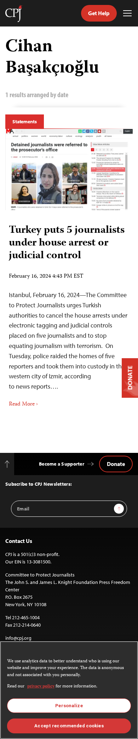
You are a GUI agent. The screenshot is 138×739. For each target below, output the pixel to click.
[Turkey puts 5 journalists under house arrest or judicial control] (69, 169)
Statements (24, 121)
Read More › (23, 404)
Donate (116, 463)
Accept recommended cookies (68, 725)
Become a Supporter (61, 464)
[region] (69, 690)
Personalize (68, 705)
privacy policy (40, 686)
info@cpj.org (18, 638)
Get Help (99, 13)
